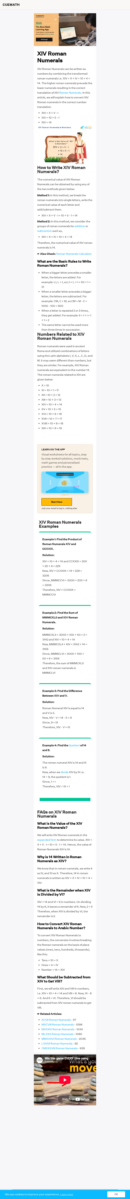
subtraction (44, 231)
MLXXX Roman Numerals (57, 1034)
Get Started (44, 39)
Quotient (74, 745)
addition (79, 226)
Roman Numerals (70, 92)
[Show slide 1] (61, 494)
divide (64, 772)
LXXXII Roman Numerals (56, 1043)
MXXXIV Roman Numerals (57, 1029)
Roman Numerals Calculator (74, 253)
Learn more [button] (66, 1194)
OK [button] (116, 1194)
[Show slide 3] (66, 494)
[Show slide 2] (63, 494)
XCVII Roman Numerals (56, 1019)
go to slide (46, 799)
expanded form (47, 839)
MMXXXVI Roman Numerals (59, 1038)
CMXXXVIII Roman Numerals (59, 1048)
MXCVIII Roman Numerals (57, 1024)
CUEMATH (11, 4)
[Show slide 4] (68, 494)
